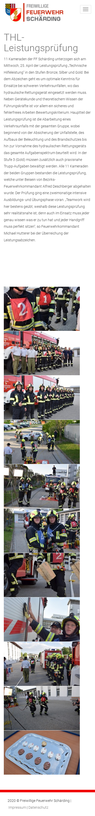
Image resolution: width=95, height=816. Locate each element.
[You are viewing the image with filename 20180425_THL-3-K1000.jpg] (42, 353)
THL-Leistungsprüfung (41, 42)
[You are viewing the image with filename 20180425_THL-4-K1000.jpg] (42, 397)
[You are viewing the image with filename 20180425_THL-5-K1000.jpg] (42, 442)
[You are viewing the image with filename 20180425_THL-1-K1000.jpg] (42, 309)
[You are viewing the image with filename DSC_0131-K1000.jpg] (42, 753)
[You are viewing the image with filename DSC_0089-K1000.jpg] (42, 708)
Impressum (17, 807)
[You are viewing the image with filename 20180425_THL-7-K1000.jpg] (42, 486)
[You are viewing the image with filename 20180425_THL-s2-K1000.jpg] (42, 531)
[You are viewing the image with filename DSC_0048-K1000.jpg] (42, 664)
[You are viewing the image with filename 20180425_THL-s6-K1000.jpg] (42, 575)
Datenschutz (38, 807)
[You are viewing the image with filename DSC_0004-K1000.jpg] (42, 619)
